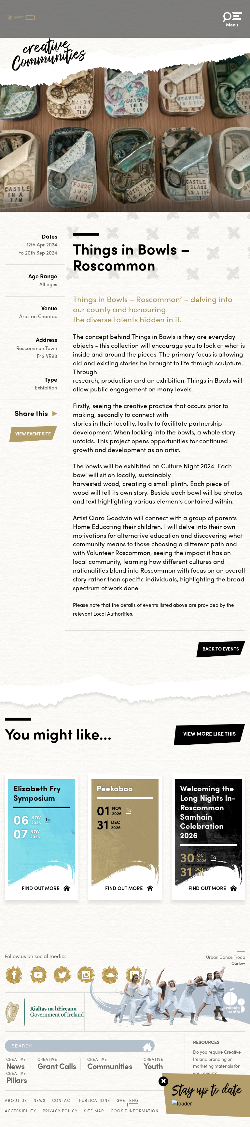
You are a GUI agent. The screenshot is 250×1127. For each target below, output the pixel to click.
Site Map (94, 1111)
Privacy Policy (60, 1111)
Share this (31, 413)
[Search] (147, 1047)
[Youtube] (38, 975)
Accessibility (20, 1111)
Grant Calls (56, 1063)
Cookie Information (135, 1111)
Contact (62, 1100)
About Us (16, 1100)
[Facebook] (14, 975)
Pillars (16, 1077)
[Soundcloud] (110, 975)
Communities (109, 1063)
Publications (94, 1100)
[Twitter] (62, 975)
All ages (48, 284)
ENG (133, 1100)
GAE (121, 1100)
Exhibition (46, 387)
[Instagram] (86, 975)
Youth (153, 1063)
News (16, 1063)
